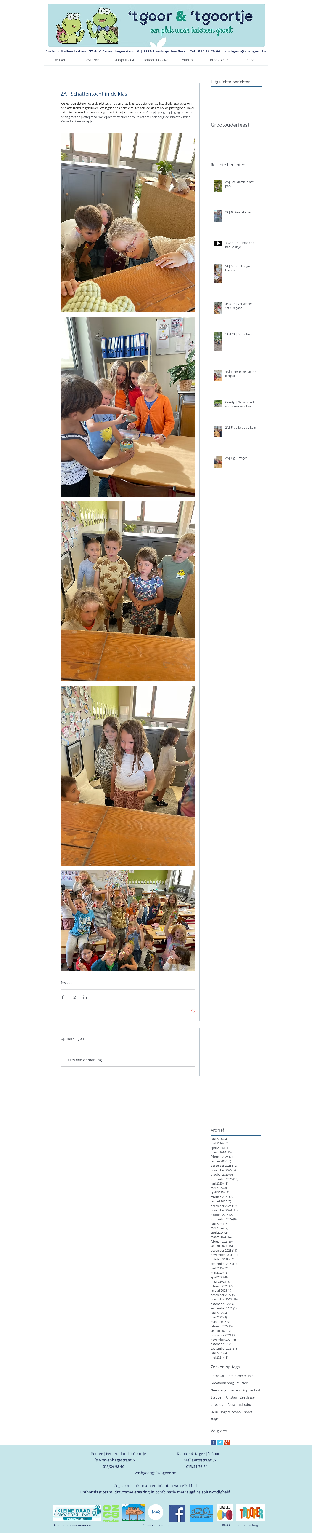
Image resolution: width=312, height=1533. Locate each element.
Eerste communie (240, 1376)
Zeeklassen (248, 1397)
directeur (218, 1404)
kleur (214, 1412)
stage (215, 1419)
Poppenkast (251, 1390)
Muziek (242, 1383)
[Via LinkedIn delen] (85, 997)
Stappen (217, 1397)
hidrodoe (245, 1404)
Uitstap (231, 1397)
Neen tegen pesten (225, 1390)
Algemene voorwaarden (72, 1525)
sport (248, 1412)
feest (231, 1404)
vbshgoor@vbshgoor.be (246, 51)
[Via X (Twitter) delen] (74, 997)
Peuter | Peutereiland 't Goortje (119, 1453)
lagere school (231, 1412)
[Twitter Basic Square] (220, 1442)
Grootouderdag (222, 1383)
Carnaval (217, 1376)
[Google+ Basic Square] (227, 1442)
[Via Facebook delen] (63, 997)
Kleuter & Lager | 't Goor (199, 1453)
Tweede (66, 982)
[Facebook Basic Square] (213, 1442)
